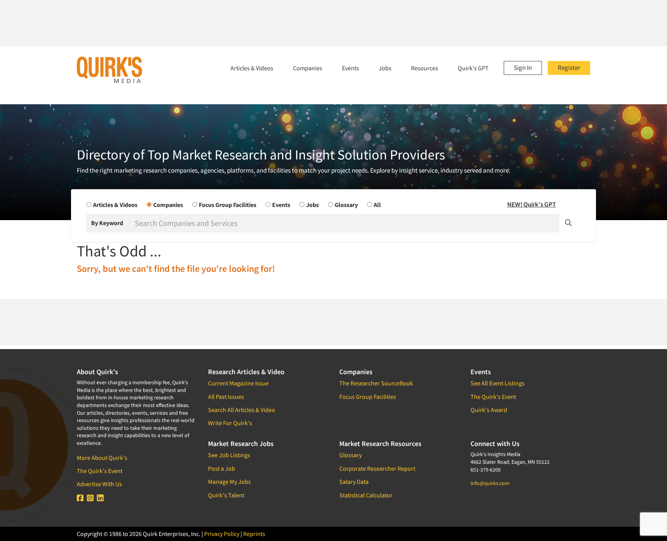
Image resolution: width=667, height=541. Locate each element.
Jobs (385, 68)
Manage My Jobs (229, 481)
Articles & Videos (251, 68)
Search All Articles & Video (241, 410)
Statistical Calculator (366, 495)
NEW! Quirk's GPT (531, 204)
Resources (424, 68)
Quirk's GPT (473, 68)
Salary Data (354, 481)
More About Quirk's (102, 457)
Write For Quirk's (230, 423)
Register (569, 67)
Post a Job (221, 468)
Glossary (350, 455)
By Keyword (107, 223)
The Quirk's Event (99, 471)
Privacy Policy (221, 534)
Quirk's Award (489, 410)
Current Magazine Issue (238, 383)
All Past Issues (226, 396)
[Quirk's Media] (109, 69)
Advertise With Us (99, 484)
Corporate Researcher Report (377, 468)
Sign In (523, 67)
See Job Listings (229, 455)
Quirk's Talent (226, 495)
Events (350, 68)
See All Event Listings (498, 383)
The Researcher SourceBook (376, 383)
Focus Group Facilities (367, 396)
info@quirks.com (490, 483)
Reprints (254, 534)
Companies (307, 68)
